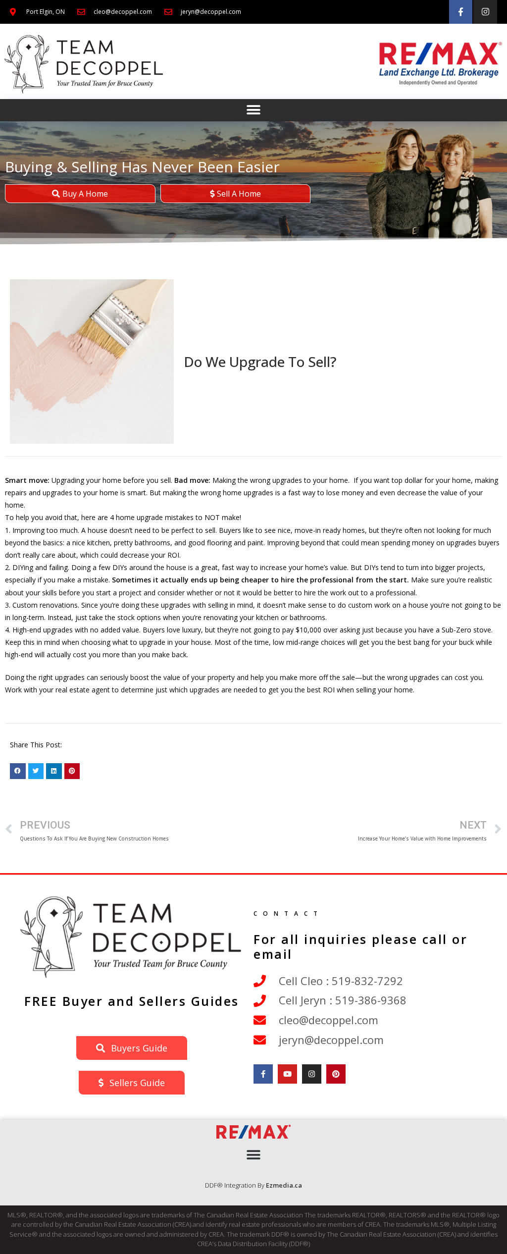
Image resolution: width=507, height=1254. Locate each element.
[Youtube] (287, 1074)
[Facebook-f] (461, 12)
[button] (254, 110)
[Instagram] (485, 12)
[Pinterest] (336, 1074)
